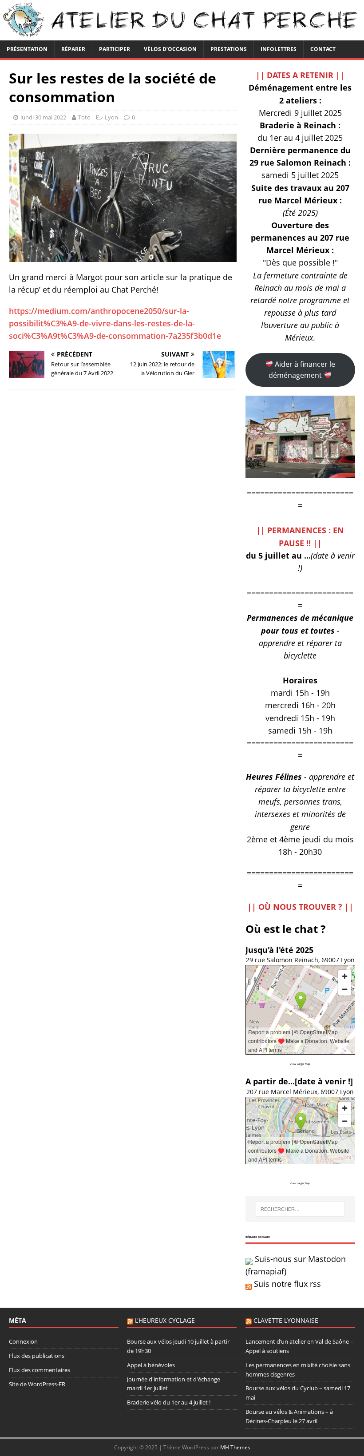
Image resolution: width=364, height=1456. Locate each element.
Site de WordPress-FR (37, 1384)
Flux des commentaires (39, 1370)
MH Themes (235, 1447)
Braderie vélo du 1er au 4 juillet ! (168, 1402)
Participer (114, 49)
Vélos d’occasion (170, 49)
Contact (323, 49)
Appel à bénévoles (151, 1365)
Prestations (228, 49)
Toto (84, 117)
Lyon (111, 117)
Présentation (27, 49)
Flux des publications (36, 1356)
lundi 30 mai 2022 (43, 117)
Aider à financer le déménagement (302, 369)
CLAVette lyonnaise (285, 1320)
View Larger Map (300, 1064)
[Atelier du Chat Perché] (182, 35)
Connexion (23, 1341)
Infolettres (279, 49)
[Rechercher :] (300, 1209)
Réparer (73, 49)
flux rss (307, 1283)
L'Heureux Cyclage (165, 1320)
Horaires (300, 680)
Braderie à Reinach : (300, 125)
